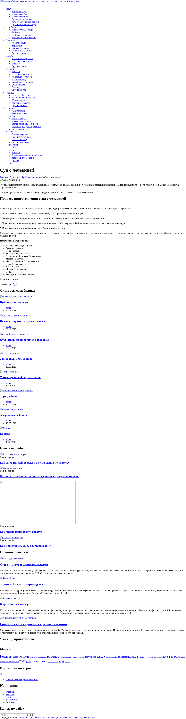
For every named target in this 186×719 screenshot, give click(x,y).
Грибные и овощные (22, 35)
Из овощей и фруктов (22, 58)
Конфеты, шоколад (21, 103)
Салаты (9, 56)
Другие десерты (19, 105)
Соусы (15, 150)
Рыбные (16, 32)
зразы (82, 657)
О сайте (10, 697)
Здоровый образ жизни (23, 158)
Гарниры (10, 40)
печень (166, 656)
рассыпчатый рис (11, 662)
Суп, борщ (11, 27)
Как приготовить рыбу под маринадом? (25, 545)
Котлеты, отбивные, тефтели (26, 22)
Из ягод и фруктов (21, 95)
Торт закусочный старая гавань (20, 377)
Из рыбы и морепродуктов (25, 61)
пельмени (158, 657)
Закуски (10, 69)
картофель (90, 656)
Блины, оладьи (19, 118)
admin (8, 308)
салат (36, 661)
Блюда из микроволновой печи (27, 155)
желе (78, 657)
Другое (15, 160)
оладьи (141, 657)
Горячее (10, 9)
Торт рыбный (8, 396)
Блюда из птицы (20, 16)
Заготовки (11, 131)
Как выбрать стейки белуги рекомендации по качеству (34, 462)
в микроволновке (68, 657)
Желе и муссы (18, 100)
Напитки (10, 108)
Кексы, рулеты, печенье (23, 121)
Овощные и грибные (22, 50)
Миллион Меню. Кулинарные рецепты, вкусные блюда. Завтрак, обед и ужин (56, 717)
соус (44, 661)
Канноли (5, 433)
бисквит (33, 657)
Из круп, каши (19, 43)
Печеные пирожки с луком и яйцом (22, 321)
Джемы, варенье (20, 134)
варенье (53, 656)
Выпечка (10, 116)
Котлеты (6, 656)
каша (101, 656)
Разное (9, 163)
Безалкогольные (19, 113)
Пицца (15, 87)
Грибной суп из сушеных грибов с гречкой (33, 624)
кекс (108, 657)
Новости (17, 656)
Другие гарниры (20, 53)
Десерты (10, 92)
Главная (10, 692)
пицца (182, 657)
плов (2, 662)
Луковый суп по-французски (23, 584)
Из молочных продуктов (24, 97)
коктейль (114, 657)
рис (22, 661)
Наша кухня (12, 144)
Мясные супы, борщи (22, 29)
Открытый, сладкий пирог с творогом (24, 339)
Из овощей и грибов (22, 77)
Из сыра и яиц (19, 79)
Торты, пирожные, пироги (25, 124)
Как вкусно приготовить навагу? (21, 531)
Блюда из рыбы (19, 14)
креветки (123, 656)
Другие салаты (19, 66)
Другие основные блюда (24, 24)
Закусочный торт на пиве (16, 358)
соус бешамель (53, 662)
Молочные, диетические (24, 37)
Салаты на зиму (19, 139)
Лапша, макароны (20, 48)
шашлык (67, 662)
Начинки (16, 152)
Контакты (11, 702)
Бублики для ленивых (14, 302)
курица (133, 656)
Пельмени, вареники (22, 19)
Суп (15, 284)
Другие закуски (19, 90)
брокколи (42, 657)
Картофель (17, 45)
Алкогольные (18, 110)
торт (61, 661)
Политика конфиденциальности (22, 679)
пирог (175, 656)
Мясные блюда (19, 11)
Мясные (16, 63)
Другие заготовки (20, 142)
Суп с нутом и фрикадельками (24, 564)
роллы (28, 662)
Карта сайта (12, 699)
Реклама (10, 694)
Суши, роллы (18, 84)
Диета (15, 147)
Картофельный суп (15, 604)
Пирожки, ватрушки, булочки (26, 126)
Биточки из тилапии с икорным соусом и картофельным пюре (39, 476)
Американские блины (14, 415)
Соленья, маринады (21, 137)
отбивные (150, 657)
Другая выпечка (20, 129)
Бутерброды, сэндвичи (23, 82)
